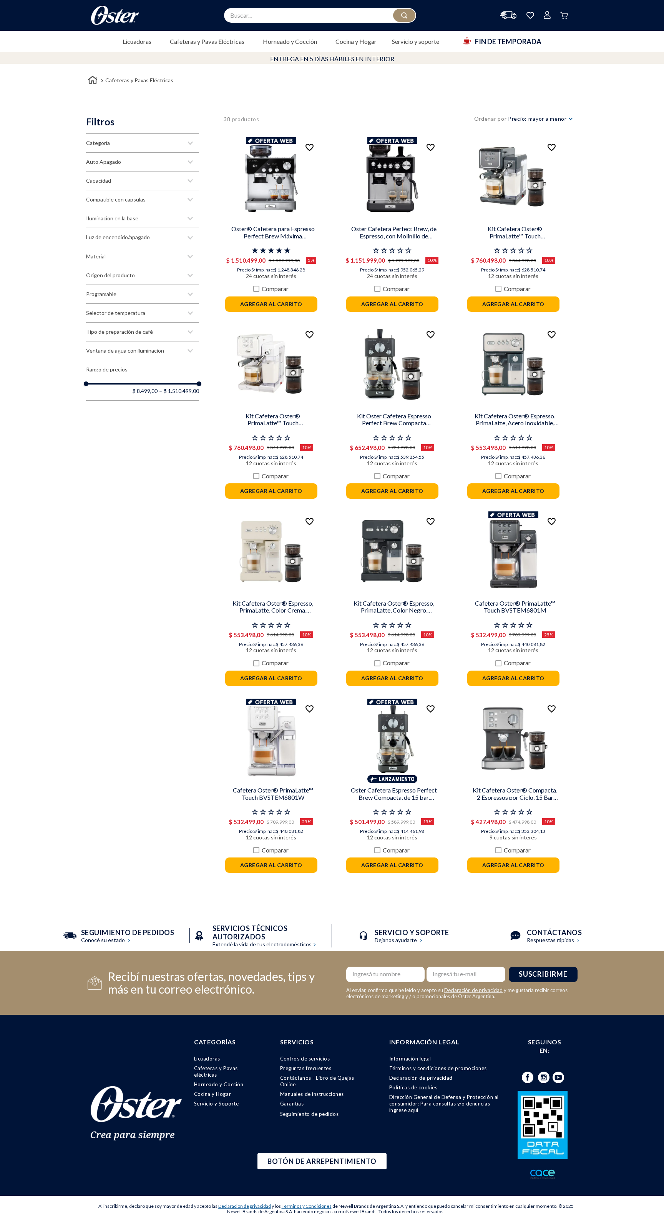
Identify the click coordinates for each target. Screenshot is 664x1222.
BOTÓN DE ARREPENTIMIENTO (322, 1161)
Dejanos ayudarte (412, 936)
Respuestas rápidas (554, 936)
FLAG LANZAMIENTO (392, 779)
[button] (142, 143)
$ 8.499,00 (145, 391)
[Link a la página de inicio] (92, 81)
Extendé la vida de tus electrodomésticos (262, 936)
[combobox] (320, 15)
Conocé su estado (127, 936)
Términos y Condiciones (307, 1206)
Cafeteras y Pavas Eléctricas (139, 80)
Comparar (275, 288)
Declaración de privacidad (473, 990)
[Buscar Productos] (404, 15)
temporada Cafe (271, 141)
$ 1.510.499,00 (179, 391)
